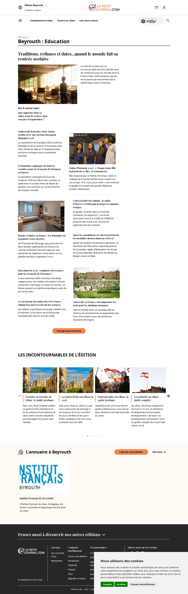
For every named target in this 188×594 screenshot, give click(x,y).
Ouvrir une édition (77, 556)
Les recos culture (89, 20)
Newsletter (56, 560)
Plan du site (77, 589)
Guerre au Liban (66, 20)
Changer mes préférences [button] (142, 584)
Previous (19, 396)
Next (168, 396)
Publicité (72, 565)
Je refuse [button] (121, 584)
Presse (71, 569)
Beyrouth (23, 37)
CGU (70, 574)
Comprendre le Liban (41, 20)
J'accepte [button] (107, 584)
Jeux (92, 574)
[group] (161, 20)
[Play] (161, 20)
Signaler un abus (76, 578)
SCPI (92, 557)
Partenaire (73, 560)
